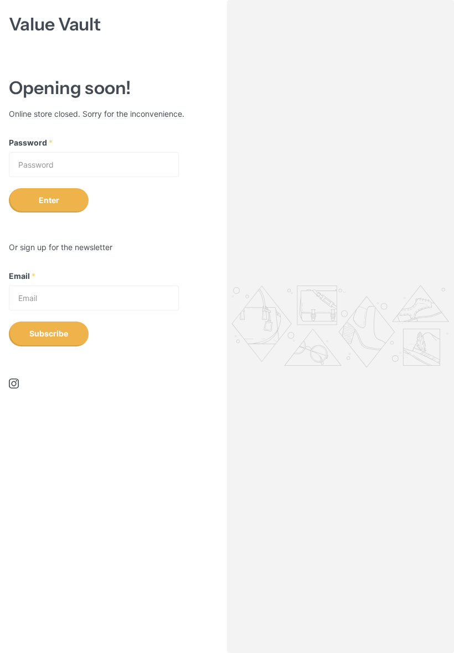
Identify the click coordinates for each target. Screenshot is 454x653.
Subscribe (48, 333)
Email (22, 276)
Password (31, 142)
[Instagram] (14, 383)
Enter (49, 200)
